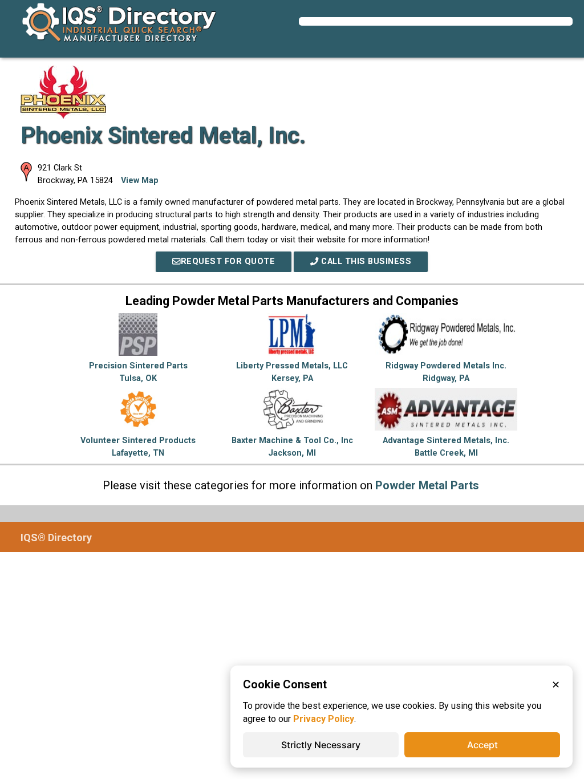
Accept (482, 744)
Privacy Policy (323, 718)
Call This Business (365, 261)
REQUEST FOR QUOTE (228, 261)
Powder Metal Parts (427, 485)
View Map (140, 180)
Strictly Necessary (320, 744)
